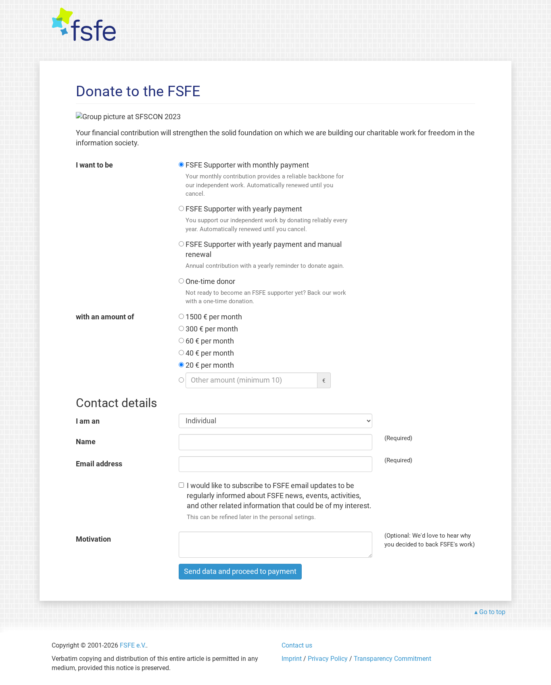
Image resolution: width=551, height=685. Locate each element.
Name (86, 442)
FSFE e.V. (133, 645)
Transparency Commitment (392, 658)
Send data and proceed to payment (240, 571)
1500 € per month (214, 317)
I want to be (94, 165)
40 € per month (210, 353)
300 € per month (212, 329)
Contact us (297, 645)
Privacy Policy (328, 658)
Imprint (292, 658)
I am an (88, 421)
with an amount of (105, 317)
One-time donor (266, 291)
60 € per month (210, 341)
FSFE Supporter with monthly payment (265, 179)
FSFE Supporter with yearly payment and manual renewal (265, 254)
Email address (99, 464)
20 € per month (210, 365)
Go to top (492, 612)
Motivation (93, 539)
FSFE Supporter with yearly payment (266, 218)
